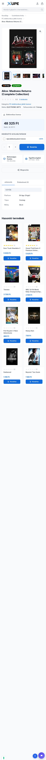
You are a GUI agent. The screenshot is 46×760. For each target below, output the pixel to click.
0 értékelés (23, 99)
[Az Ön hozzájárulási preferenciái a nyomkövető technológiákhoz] (4, 758)
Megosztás (24, 170)
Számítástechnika (18, 16)
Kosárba (13, 258)
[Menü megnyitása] (3, 3)
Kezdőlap (5, 16)
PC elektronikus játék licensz (12, 18)
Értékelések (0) (23, 182)
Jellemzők (8, 182)
